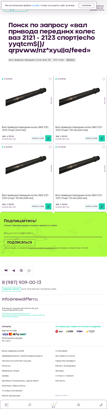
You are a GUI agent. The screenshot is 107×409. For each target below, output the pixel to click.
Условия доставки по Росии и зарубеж (78, 326)
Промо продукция (11, 396)
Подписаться (19, 242)
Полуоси (6, 366)
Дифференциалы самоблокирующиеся (22, 356)
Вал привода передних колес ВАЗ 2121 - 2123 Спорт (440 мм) (25, 128)
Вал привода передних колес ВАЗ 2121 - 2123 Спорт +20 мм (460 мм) (79, 128)
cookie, (36, 5)
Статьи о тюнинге (64, 376)
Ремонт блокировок (65, 366)
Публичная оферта (10, 317)
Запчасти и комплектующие (16, 361)
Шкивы (5, 376)
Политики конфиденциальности (42, 248)
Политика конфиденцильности (15, 313)
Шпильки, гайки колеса (13, 386)
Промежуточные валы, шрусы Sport (20, 381)
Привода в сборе (10, 371)
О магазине (61, 351)
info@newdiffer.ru (20, 299)
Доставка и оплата (65, 356)
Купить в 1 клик (38, 138)
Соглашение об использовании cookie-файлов (23, 315)
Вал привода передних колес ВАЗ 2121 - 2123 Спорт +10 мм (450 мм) (79, 196)
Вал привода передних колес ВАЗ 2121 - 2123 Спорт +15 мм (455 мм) (25, 196)
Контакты (60, 381)
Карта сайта (61, 395)
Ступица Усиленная (12, 391)
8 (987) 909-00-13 (21, 282)
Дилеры (59, 371)
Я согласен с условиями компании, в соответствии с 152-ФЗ (47, 248)
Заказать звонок (11, 289)
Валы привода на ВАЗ (13, 351)
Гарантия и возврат (65, 361)
